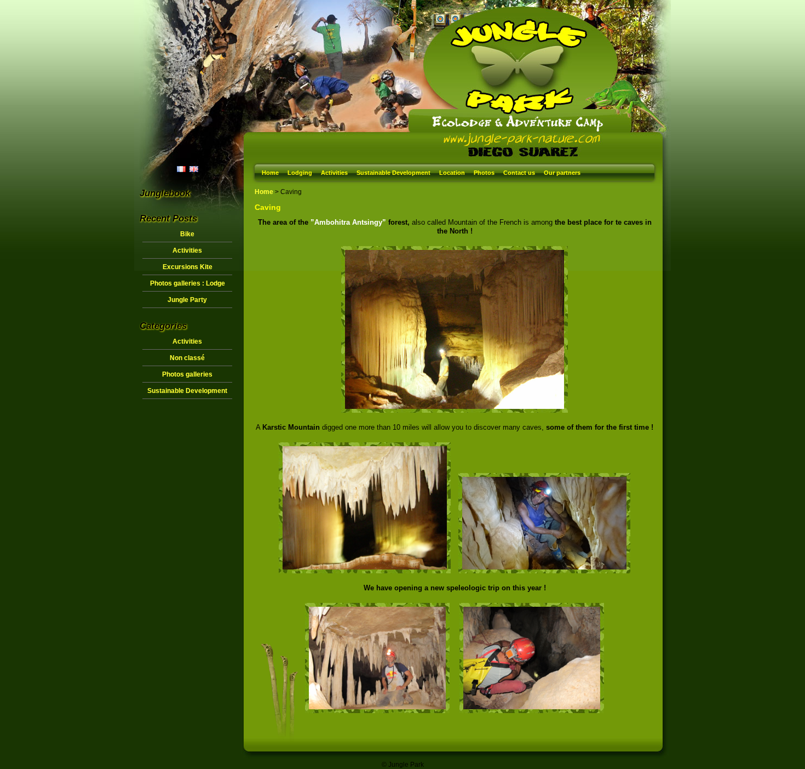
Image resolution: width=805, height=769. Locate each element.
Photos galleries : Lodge (187, 283)
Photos (484, 172)
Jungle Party (187, 300)
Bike (187, 234)
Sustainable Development (393, 172)
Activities (334, 172)
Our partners (562, 172)
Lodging (300, 172)
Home (270, 172)
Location (452, 172)
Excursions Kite (187, 267)
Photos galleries (187, 374)
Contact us (519, 172)
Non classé (187, 358)
